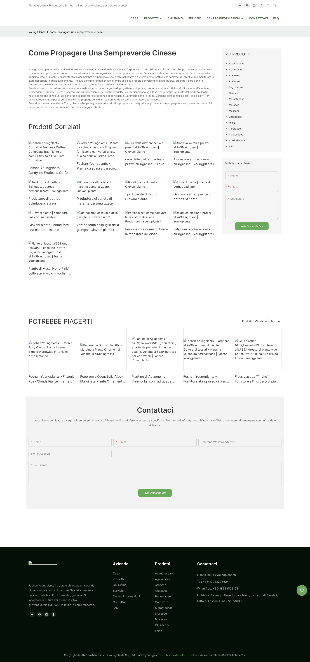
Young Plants (37, 32)
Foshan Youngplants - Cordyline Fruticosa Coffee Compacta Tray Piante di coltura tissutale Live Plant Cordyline (49, 170)
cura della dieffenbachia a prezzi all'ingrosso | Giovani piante (146, 161)
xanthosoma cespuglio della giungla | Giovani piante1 (98, 227)
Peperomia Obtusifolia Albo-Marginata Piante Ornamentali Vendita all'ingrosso (103, 379)
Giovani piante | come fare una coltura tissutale (49, 227)
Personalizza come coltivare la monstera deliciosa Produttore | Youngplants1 (146, 231)
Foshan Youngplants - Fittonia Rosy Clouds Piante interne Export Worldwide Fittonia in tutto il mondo (51, 379)
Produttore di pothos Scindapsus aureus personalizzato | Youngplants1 (44, 201)
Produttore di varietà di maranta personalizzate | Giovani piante (96, 201)
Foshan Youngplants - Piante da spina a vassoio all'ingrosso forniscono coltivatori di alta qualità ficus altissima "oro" (96, 166)
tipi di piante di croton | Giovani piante (143, 196)
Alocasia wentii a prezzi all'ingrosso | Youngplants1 (193, 161)
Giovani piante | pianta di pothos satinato (192, 196)
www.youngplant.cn (150, 655)
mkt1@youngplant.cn (221, 575)
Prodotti (247, 321)
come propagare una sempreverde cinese (76, 32)
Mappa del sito (175, 655)
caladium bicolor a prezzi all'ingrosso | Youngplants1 (193, 231)
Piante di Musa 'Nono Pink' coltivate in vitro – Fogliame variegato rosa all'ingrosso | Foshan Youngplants (49, 271)
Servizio (275, 321)
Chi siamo (261, 321)
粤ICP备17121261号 (234, 655)
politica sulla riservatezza (206, 655)
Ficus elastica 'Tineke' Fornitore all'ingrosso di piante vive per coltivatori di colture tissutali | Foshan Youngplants (258, 379)
